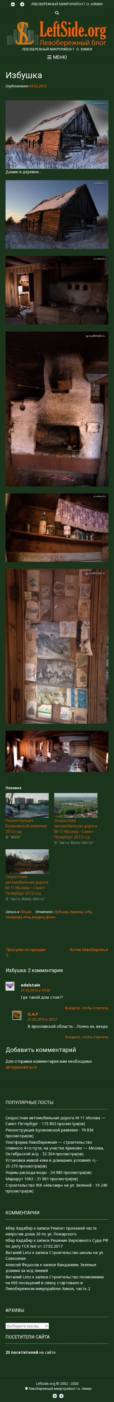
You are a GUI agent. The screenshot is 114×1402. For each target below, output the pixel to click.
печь (26, 917)
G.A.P (33, 1014)
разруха (38, 917)
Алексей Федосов (22, 1264)
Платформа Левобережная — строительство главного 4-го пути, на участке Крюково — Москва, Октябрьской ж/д (55, 1148)
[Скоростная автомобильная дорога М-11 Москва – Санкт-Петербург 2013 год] (75, 805)
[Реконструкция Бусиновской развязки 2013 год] (27, 805)
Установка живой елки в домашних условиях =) (50, 1160)
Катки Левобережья (89, 949)
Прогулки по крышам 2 (25, 952)
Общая (25, 911)
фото (50, 917)
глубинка (60, 911)
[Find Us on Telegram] (22, 4)
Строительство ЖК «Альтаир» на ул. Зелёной (49, 1185)
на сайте (31, 1352)
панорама (14, 917)
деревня (76, 911)
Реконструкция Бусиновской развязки (42, 1130)
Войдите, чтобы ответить (86, 1008)
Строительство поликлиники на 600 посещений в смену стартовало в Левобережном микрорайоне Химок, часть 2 (55, 1282)
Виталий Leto (18, 1252)
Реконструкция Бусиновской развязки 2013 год (26, 826)
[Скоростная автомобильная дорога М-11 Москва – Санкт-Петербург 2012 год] (27, 861)
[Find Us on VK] (12, 4)
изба (88, 911)
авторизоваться (21, 1067)
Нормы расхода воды (26, 1172)
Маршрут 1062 (19, 1178)
